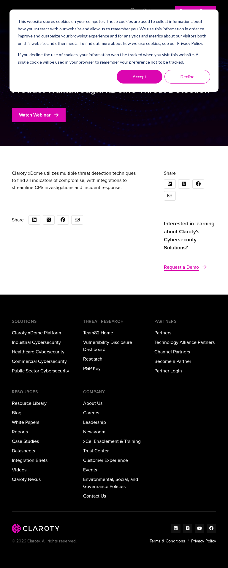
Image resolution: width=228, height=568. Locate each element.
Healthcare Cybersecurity (38, 351)
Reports (20, 431)
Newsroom (94, 431)
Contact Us (94, 496)
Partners (162, 332)
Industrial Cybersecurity (36, 342)
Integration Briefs (30, 460)
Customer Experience (105, 460)
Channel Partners (172, 351)
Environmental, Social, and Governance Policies (110, 483)
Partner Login (168, 370)
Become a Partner (172, 361)
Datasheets (23, 450)
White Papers (25, 422)
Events (90, 469)
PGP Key (92, 368)
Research (92, 358)
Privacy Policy (189, 43)
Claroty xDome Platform (36, 332)
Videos (19, 469)
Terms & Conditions (167, 541)
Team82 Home (98, 332)
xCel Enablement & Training (112, 441)
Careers (91, 412)
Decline (187, 76)
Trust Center (96, 450)
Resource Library (29, 403)
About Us (92, 403)
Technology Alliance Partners (184, 342)
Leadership (94, 422)
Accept (139, 76)
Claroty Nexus (26, 479)
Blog (16, 412)
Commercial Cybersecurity (39, 361)
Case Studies (25, 441)
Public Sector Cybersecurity (40, 370)
